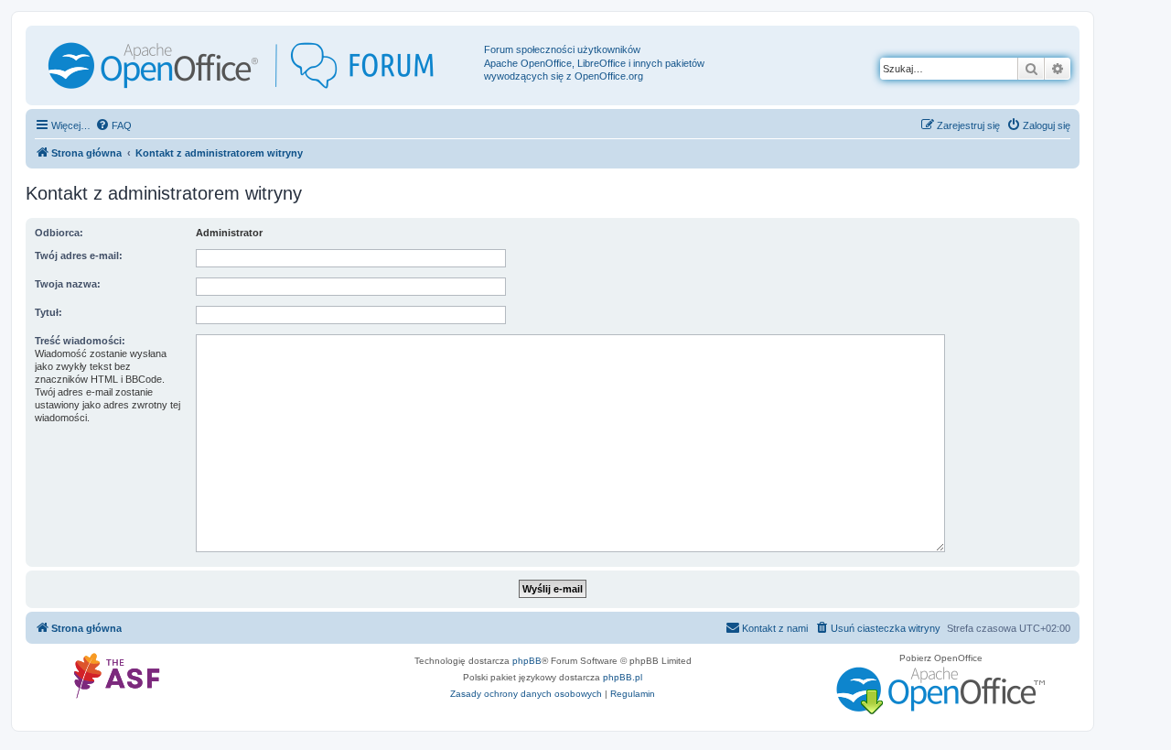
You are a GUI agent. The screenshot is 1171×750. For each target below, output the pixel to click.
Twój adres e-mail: (79, 255)
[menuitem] (113, 125)
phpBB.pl (622, 677)
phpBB (527, 661)
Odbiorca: (59, 232)
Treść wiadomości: (80, 340)
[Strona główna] (257, 65)
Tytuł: (48, 312)
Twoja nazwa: (68, 283)
